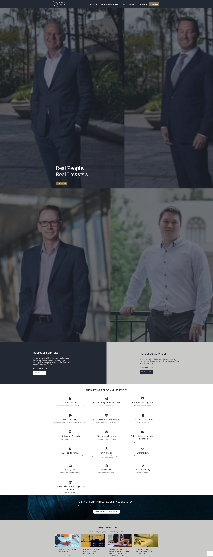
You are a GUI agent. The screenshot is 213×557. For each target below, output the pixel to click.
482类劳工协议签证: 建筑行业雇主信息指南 (67, 550)
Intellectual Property (70, 436)
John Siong (67, 555)
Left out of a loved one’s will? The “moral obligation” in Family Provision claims (119, 552)
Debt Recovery (70, 419)
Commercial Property (143, 419)
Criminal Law (143, 452)
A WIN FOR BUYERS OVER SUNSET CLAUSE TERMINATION (93, 551)
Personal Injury (143, 469)
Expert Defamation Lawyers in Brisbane (70, 487)
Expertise (93, 4)
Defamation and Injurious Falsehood (143, 437)
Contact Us (154, 4)
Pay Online (143, 4)
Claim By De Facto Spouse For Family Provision (144, 551)
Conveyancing (106, 469)
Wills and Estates (70, 452)
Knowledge (133, 4)
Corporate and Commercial (106, 419)
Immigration (106, 452)
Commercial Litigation (142, 402)
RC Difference (113, 4)
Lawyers (104, 4)
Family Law (70, 469)
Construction (70, 402)
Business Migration (106, 436)
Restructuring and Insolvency (106, 402)
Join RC (122, 4)
